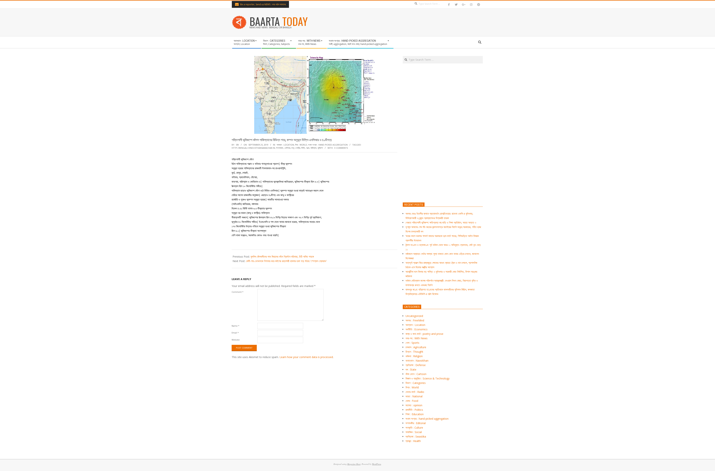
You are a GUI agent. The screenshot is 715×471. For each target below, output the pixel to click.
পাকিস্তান (313, 147)
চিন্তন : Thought (414, 351)
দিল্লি (303, 147)
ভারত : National (414, 396)
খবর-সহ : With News (417, 338)
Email (235, 332)
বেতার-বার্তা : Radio (415, 392)
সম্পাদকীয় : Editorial (416, 423)
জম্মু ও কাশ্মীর (295, 147)
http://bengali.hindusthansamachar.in (253, 147)
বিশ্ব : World (301, 144)
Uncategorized (414, 316)
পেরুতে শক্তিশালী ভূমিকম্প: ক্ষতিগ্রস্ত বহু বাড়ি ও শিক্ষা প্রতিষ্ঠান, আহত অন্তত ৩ (441, 222)
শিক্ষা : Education (415, 414)
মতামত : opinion (414, 405)
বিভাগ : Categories (416, 383)
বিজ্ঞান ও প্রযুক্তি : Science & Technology (427, 378)
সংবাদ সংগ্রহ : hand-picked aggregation (328, 144)
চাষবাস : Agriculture (416, 347)
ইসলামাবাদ (279, 147)
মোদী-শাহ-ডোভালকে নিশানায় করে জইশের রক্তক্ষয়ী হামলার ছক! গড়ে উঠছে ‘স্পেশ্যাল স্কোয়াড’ (286, 261)
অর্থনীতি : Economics (417, 329)
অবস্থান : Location (285, 144)
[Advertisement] (443, 150)
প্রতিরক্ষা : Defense (416, 365)
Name (235, 325)
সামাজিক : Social (414, 432)
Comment (237, 291)
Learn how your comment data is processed (306, 357)
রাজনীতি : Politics (414, 409)
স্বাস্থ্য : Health (413, 441)
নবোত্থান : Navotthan (417, 360)
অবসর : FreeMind (415, 320)
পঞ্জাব (307, 147)
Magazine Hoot (353, 464)
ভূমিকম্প (320, 147)
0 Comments (341, 147)
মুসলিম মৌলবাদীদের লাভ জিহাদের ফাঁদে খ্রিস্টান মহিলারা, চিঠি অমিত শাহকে (282, 256)
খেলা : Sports (412, 342)
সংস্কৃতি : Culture (414, 427)
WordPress (376, 464)
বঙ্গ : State (411, 369)
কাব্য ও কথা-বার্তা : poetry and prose (424, 334)
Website (236, 339)
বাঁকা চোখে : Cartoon (416, 374)
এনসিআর (287, 147)
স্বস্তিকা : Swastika (416, 436)
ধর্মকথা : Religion (414, 356)
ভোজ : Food (412, 401)
